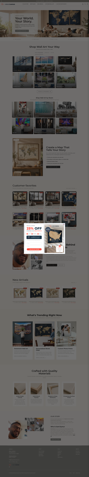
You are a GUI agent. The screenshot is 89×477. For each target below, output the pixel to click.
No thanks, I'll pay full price (34, 251)
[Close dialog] (64, 224)
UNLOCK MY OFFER (34, 249)
